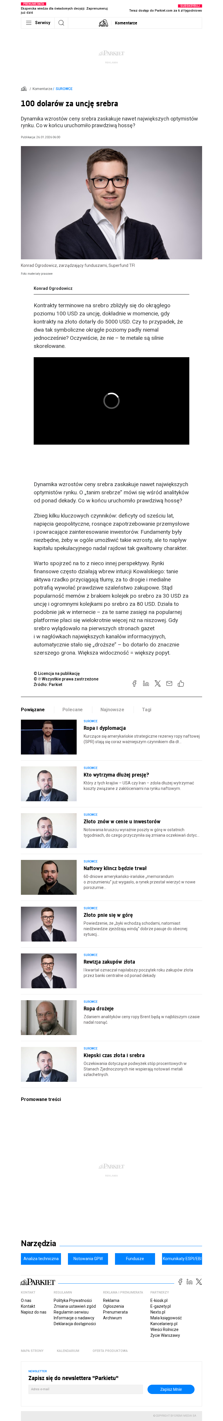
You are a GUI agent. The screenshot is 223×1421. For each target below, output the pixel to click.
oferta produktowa (110, 1351)
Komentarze (126, 23)
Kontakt (28, 1306)
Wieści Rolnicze (164, 1329)
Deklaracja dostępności (75, 1323)
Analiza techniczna (41, 1258)
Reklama (111, 1300)
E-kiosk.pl (159, 1300)
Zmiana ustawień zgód (75, 1306)
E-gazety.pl (160, 1306)
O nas (26, 1300)
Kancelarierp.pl (163, 1323)
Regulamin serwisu (71, 1312)
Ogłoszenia (113, 1306)
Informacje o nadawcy (74, 1318)
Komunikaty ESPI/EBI (182, 1258)
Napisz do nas (33, 1312)
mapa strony (32, 1351)
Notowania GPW (88, 1258)
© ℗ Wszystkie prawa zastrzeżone (66, 679)
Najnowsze (112, 709)
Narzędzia (38, 1243)
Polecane (72, 709)
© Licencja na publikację (57, 673)
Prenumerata (115, 1312)
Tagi (146, 709)
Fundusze (135, 1258)
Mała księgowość (166, 1318)
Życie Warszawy (165, 1335)
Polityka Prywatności (73, 1300)
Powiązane (33, 709)
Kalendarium (68, 1351)
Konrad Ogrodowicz (53, 288)
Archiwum (112, 1318)
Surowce (64, 89)
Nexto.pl (157, 1312)
